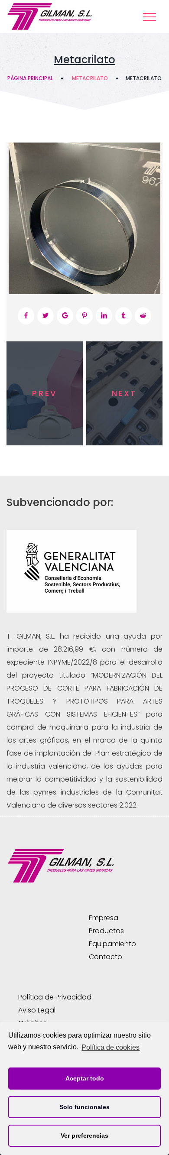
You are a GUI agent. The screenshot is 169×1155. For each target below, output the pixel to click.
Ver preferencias (84, 1135)
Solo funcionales (84, 1106)
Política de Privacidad (54, 997)
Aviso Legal (36, 1010)
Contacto (105, 957)
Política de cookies (110, 1047)
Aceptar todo (84, 1078)
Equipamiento (112, 944)
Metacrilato (90, 78)
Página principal (30, 78)
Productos (106, 931)
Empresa (103, 918)
